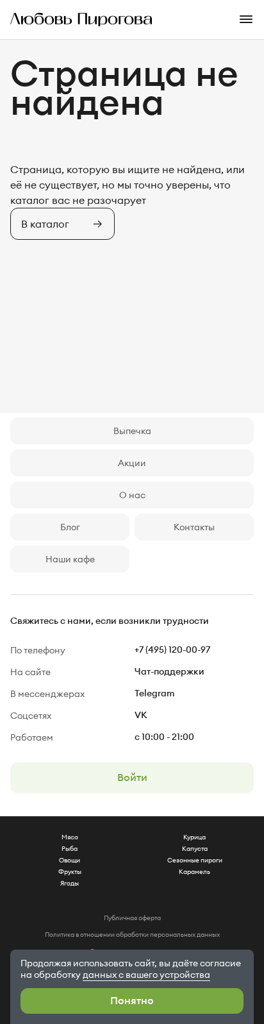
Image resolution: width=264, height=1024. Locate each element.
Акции (132, 463)
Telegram (154, 693)
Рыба (70, 848)
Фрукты (69, 872)
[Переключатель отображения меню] (251, 19)
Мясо (70, 837)
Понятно (132, 1001)
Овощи (69, 860)
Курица (194, 837)
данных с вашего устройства (146, 974)
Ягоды (69, 883)
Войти (132, 778)
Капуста (195, 848)
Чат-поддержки (169, 671)
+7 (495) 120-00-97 (172, 650)
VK (141, 715)
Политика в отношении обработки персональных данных (132, 934)
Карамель (194, 872)
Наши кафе (70, 559)
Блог (70, 527)
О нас (132, 495)
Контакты (194, 527)
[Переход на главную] (76, 19)
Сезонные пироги (194, 860)
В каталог (45, 223)
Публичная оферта (132, 918)
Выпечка (132, 431)
